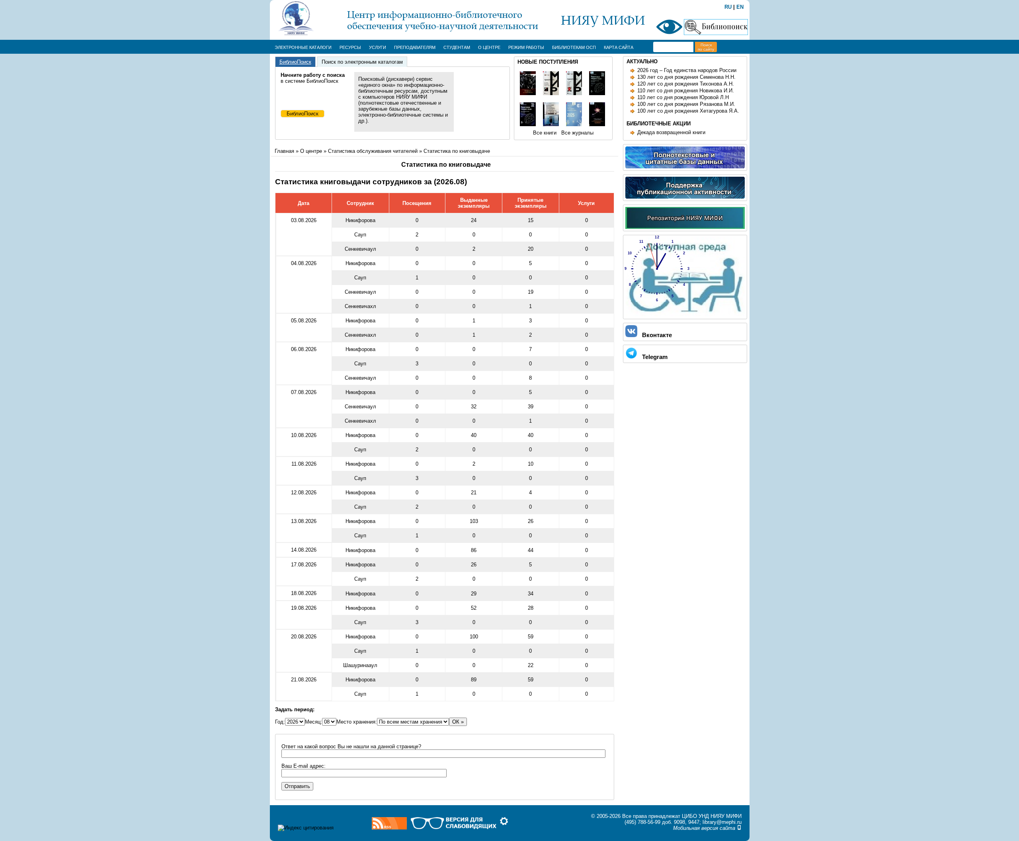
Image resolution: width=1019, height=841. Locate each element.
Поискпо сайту (706, 47)
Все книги (544, 133)
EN (740, 7)
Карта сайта (618, 47)
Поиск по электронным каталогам (362, 62)
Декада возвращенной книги (671, 132)
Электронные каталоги (303, 47)
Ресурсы (350, 47)
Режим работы (526, 47)
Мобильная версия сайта (705, 828)
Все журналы (577, 133)
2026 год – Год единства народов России (686, 70)
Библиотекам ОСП (574, 47)
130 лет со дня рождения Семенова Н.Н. (686, 77)
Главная (284, 151)
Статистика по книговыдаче (457, 151)
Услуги (377, 47)
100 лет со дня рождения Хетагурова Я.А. (688, 111)
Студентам (456, 47)
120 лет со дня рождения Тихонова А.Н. (685, 84)
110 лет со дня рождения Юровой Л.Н (683, 97)
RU (728, 7)
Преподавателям (414, 47)
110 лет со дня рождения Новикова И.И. (685, 91)
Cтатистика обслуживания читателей (373, 151)
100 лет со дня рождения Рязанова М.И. (686, 104)
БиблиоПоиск (295, 62)
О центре (489, 47)
